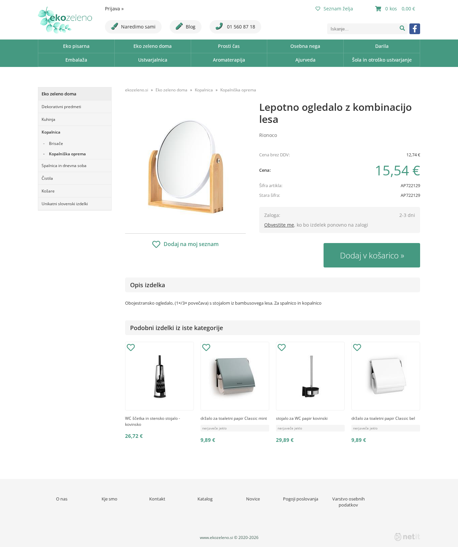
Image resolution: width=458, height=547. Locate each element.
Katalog (205, 499)
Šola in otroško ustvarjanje (382, 60)
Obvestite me (279, 225)
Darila (382, 46)
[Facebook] (414, 28)
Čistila (47, 178)
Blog (190, 26)
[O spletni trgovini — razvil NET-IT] (407, 537)
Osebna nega (305, 46)
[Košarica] (396, 8)
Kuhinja (48, 119)
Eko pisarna (76, 46)
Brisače (56, 143)
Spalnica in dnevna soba (64, 165)
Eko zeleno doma (152, 46)
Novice (253, 499)
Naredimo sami (138, 26)
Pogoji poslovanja (300, 499)
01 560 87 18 (240, 26)
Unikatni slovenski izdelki (65, 204)
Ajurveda (305, 60)
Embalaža (76, 60)
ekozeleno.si (136, 90)
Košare (48, 191)
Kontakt (157, 499)
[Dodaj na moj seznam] (131, 348)
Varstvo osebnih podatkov (348, 502)
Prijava (114, 8)
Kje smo (109, 499)
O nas (61, 499)
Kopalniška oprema (67, 154)
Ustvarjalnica (152, 60)
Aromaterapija (229, 60)
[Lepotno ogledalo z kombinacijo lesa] (185, 166)
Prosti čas (229, 46)
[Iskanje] (402, 28)
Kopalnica (51, 132)
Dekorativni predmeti (61, 106)
